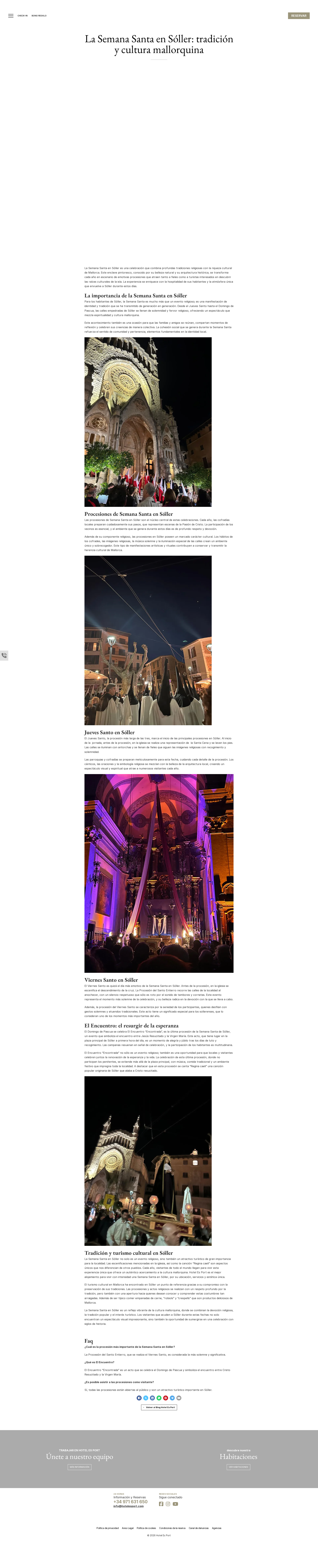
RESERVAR (298, 15)
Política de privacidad (108, 1528)
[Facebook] (139, 1398)
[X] (145, 1398)
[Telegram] (172, 1398)
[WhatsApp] (159, 1398)
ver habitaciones (238, 1467)
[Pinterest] (165, 1398)
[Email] (178, 1398)
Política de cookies (146, 1528)
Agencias (216, 1528)
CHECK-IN (22, 16)
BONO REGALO (39, 16)
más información (79, 1467)
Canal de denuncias (199, 1528)
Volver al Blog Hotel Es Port (160, 1407)
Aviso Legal (127, 1528)
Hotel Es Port (198, 1272)
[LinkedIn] (152, 1398)
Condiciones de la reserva (172, 1528)
